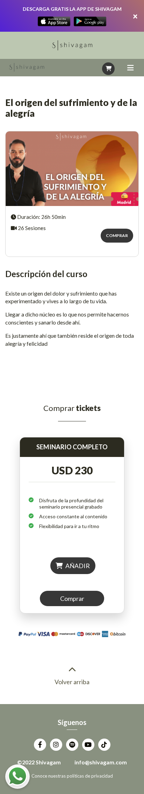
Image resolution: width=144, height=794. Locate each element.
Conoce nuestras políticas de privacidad (72, 776)
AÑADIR (77, 566)
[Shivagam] (26, 67)
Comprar (117, 235)
